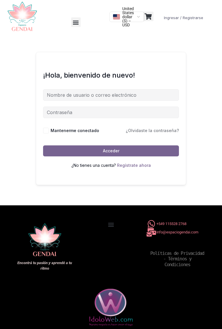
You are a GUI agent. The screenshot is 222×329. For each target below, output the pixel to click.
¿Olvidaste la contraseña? (152, 130)
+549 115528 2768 (171, 224)
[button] (76, 22)
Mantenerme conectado (75, 130)
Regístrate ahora (134, 165)
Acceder (111, 150)
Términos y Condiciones (179, 261)
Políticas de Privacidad (177, 253)
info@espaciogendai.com (177, 232)
